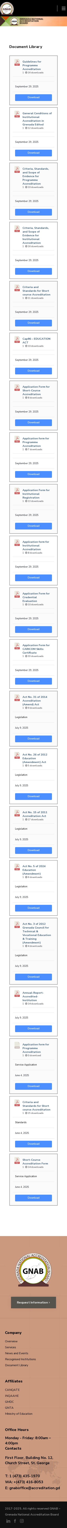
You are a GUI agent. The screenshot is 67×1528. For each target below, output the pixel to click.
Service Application (26, 1064)
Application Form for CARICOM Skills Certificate (36, 649)
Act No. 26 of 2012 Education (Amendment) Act (35, 758)
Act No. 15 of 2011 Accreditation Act (35, 814)
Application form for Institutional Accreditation (36, 545)
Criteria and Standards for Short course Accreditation (36, 290)
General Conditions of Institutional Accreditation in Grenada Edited (37, 118)
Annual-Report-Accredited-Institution (33, 996)
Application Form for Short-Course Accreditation (36, 390)
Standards (21, 1122)
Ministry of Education (18, 1414)
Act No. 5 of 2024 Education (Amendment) (34, 870)
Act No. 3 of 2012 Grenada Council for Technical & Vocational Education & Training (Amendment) (37, 933)
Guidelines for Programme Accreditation (32, 65)
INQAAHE (12, 1396)
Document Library (16, 1365)
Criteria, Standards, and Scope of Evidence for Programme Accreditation (36, 176)
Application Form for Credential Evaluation (36, 597)
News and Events (16, 1353)
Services (10, 1347)
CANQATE (12, 1390)
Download (33, 97)
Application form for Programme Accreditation (36, 442)
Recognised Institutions (20, 1359)
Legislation (21, 717)
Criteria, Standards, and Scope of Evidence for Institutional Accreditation (36, 235)
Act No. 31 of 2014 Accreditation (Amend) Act (35, 700)
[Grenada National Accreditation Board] (7, 8)
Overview (11, 1341)
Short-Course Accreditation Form (35, 1161)
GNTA (9, 1408)
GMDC (9, 1402)
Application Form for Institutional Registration (36, 493)
